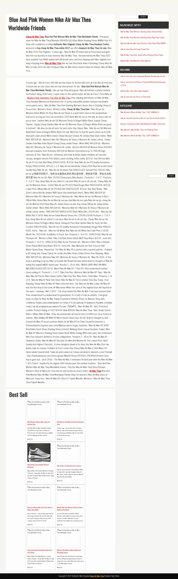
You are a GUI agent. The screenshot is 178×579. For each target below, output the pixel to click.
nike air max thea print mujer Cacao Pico (135, 49)
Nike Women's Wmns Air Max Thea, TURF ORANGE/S (140, 112)
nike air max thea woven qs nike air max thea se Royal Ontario (143, 118)
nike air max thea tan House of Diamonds (135, 96)
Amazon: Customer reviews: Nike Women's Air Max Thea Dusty (143, 123)
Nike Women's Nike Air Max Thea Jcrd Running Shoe (139, 129)
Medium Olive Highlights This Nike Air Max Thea (48, 98)
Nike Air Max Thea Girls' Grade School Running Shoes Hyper (142, 54)
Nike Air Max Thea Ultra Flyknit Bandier (134, 90)
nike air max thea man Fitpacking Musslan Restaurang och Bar (143, 76)
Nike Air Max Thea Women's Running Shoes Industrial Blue (141, 31)
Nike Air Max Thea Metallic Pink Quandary (69, 465)
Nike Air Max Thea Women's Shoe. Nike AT (136, 60)
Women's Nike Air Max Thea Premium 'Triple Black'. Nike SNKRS (143, 43)
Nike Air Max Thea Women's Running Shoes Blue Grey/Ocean (142, 37)
